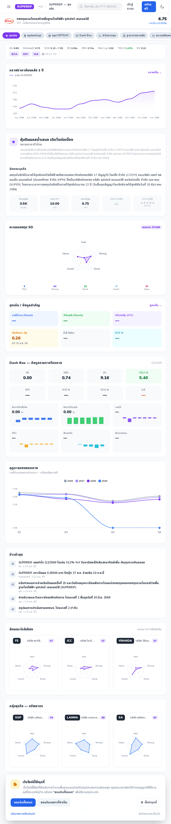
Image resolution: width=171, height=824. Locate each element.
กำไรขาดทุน (109, 35)
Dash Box (85, 35)
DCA (14, 54)
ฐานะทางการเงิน (136, 35)
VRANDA (125, 641)
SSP (18, 717)
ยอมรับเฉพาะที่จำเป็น (54, 802)
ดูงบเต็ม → (156, 305)
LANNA (72, 717)
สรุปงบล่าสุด (34, 35)
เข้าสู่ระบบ (130, 7)
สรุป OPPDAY (60, 35)
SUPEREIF (24, 7)
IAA (36, 54)
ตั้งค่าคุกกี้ (151, 802)
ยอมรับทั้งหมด (23, 802)
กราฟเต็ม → (155, 72)
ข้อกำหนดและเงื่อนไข (149, 813)
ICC (69, 641)
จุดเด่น (13, 35)
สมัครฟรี (148, 7)
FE (17, 641)
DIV (25, 54)
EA (121, 717)
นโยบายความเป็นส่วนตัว (23, 813)
